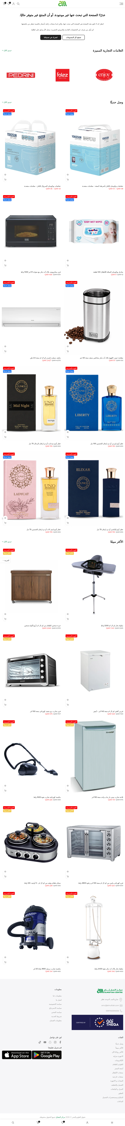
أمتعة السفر (119, 1068)
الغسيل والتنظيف (117, 1085)
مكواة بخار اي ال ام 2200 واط (112, 625)
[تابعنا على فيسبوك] (60, 1042)
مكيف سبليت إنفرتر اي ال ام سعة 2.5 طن (45, 358)
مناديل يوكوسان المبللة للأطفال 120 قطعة (108, 272)
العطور (120, 1093)
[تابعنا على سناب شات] (50, 1042)
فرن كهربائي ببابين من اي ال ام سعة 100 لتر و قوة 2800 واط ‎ (100, 883)
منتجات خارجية (118, 1077)
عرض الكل (8, 50)
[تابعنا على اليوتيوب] (45, 1042)
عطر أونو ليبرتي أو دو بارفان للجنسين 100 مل (106, 443)
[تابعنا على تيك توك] (39, 1042)
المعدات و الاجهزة (116, 1081)
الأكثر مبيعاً (119, 1048)
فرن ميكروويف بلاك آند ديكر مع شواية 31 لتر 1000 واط (41, 272)
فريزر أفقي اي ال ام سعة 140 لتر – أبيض (108, 711)
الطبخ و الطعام (118, 1064)
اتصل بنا (59, 1000)
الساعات (120, 1101)
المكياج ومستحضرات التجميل (112, 1097)
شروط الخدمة (56, 1016)
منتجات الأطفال (117, 1073)
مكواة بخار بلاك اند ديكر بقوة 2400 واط (108, 969)
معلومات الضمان (56, 1020)
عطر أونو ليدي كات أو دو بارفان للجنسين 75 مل (44, 529)
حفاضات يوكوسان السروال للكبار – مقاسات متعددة (42, 186)
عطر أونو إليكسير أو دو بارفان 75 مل (110, 529)
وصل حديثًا (119, 1044)
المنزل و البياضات (117, 1089)
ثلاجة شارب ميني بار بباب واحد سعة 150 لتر (107, 797)
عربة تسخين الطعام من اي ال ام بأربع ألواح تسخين (42, 625)
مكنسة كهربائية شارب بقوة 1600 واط (47, 797)
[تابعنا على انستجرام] (55, 1042)
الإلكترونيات (119, 1060)
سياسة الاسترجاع (55, 1008)
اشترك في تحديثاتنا (50, 37)
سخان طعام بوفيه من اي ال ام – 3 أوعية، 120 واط (42, 883)
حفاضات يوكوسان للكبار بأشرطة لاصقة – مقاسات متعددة (102, 186)
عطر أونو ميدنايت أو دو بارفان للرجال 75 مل (45, 443)
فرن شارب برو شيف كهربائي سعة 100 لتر (45, 711)
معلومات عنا (57, 996)
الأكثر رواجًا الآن (117, 1052)
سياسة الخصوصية (55, 1004)
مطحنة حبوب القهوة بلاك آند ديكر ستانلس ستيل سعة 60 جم (101, 358)
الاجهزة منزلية (118, 1056)
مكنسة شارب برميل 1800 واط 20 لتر (47, 969)
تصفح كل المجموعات (73, 37)
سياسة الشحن (56, 1012)
